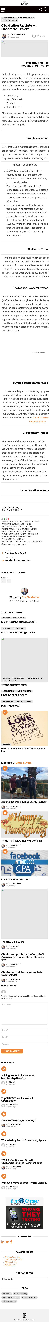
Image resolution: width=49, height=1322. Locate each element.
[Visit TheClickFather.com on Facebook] (11, 1243)
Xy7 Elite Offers (10, 680)
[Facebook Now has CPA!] (24, 863)
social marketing (34, 541)
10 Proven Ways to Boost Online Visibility (24, 1182)
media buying (25, 536)
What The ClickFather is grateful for (21, 840)
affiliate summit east (13, 524)
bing (29, 524)
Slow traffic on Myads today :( (19, 1120)
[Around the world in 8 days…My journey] (24, 783)
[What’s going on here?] (24, 660)
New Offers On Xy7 (35, 678)
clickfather (23, 529)
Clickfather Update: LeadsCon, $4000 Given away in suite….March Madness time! (22, 957)
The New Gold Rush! (12, 942)
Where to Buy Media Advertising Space (23, 1140)
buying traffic (10, 526)
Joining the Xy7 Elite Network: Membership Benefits (18, 1077)
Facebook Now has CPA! (15, 879)
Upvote (3, 581)
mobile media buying (13, 541)
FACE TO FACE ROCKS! (14, 695)
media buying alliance (14, 539)
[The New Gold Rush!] (24, 914)
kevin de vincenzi (11, 534)
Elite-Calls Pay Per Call (13, 1260)
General (6, 618)
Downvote (9, 581)
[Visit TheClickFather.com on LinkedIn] (2, 1243)
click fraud (9, 529)
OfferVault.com (11, 1262)
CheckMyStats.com (12, 1257)
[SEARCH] (46, 9)
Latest (24, 4)
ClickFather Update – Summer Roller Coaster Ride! (22, 974)
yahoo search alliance (14, 544)
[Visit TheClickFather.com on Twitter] (7, 1243)
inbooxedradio (23, 531)
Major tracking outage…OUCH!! (19, 622)
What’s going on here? (14, 684)
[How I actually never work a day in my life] (24, 728)
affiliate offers (33, 521)
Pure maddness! (10, 705)
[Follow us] (40, 9)
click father (26, 526)
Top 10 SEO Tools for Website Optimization (17, 1099)
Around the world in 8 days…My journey (23, 802)
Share (5, 44)
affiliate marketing (12, 521)
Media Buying (18, 618)
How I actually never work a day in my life (23, 750)
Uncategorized (30, 1297)
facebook (8, 531)
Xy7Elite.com (10, 1265)
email (34, 529)
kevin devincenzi (30, 534)
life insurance (10, 536)
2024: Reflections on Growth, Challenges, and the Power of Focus (21, 1162)
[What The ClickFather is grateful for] (24, 824)
